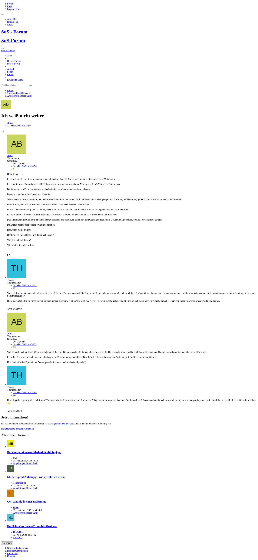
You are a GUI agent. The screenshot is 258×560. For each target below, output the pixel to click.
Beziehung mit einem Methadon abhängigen (34, 452)
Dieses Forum (13, 63)
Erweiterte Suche (15, 80)
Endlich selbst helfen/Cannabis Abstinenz (32, 526)
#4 (14, 395)
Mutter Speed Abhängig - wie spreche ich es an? (36, 476)
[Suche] (2, 48)
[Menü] (2, 14)
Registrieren (13, 22)
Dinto (16, 507)
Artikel (10, 69)
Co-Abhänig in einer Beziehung (26, 501)
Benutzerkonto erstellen (12, 428)
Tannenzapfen (19, 482)
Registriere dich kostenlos (63, 423)
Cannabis (17, 537)
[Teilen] (2, 131)
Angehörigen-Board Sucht (25, 463)
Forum (10, 74)
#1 (14, 169)
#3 (14, 347)
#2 (14, 288)
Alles (9, 55)
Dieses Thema (14, 61)
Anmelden (12, 19)
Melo (15, 458)
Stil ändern (7, 543)
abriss (10, 123)
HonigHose (18, 532)
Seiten (10, 71)
